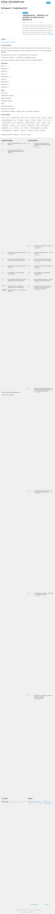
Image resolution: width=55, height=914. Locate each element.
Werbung (36, 130)
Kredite (3, 79)
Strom (21, 127)
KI (52, 120)
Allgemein (25, 12)
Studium (26, 127)
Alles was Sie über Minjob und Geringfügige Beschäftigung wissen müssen (16, 151)
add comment (40, 22)
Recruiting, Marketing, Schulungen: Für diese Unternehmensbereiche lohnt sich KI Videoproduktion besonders (43, 390)
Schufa (37, 125)
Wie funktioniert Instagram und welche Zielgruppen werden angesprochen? (17, 280)
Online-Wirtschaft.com (12, 2)
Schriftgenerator (31, 125)
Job (44, 120)
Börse (22, 117)
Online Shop (12, 125)
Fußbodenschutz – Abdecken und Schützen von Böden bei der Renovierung (35, 17)
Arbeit (8, 117)
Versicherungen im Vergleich (8, 42)
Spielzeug (16, 127)
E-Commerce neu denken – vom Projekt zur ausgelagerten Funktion (18, 57)
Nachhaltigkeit (5, 125)
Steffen (24, 22)
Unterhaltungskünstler (6, 130)
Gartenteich (50, 117)
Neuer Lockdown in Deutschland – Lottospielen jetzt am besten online (16, 287)
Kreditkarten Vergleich (6, 101)
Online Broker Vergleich (7, 106)
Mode (49, 122)
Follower (44, 117)
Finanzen (38, 117)
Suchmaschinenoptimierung (35, 127)
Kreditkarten (4, 84)
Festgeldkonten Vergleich (7, 95)
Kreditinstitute (4, 81)
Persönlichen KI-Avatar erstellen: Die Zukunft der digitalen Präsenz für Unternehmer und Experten (26, 48)
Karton (48, 120)
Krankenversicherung (6, 122)
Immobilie (27, 120)
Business (3, 71)
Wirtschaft (43, 130)
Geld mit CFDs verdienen (7, 395)
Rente (18, 125)
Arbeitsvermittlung (15, 117)
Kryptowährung (20, 122)
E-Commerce (31, 117)
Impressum (23, 912)
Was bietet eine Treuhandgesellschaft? (11, 392)
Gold (15, 120)
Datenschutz (4, 93)
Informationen (4, 76)
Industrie (3, 74)
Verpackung (23, 130)
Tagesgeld (45, 127)
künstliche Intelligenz (30, 122)
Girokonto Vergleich (6, 98)
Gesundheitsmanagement (7, 120)
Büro (26, 117)
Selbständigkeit (5, 127)
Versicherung (30, 130)
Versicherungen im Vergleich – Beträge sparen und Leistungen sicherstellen (20, 111)
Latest (2, 103)
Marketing (3, 87)
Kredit (14, 122)
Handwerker (20, 120)
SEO (11, 127)
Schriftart (23, 125)
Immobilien (33, 120)
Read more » (51, 34)
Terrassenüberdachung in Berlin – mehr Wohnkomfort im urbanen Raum (19, 55)
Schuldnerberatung (45, 125)
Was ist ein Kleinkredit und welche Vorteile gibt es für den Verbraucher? (16, 260)
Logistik (38, 122)
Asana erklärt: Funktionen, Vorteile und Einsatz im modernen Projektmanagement (21, 60)
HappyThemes (37, 909)
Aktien (2, 66)
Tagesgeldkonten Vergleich (8, 108)
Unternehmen (16, 130)
